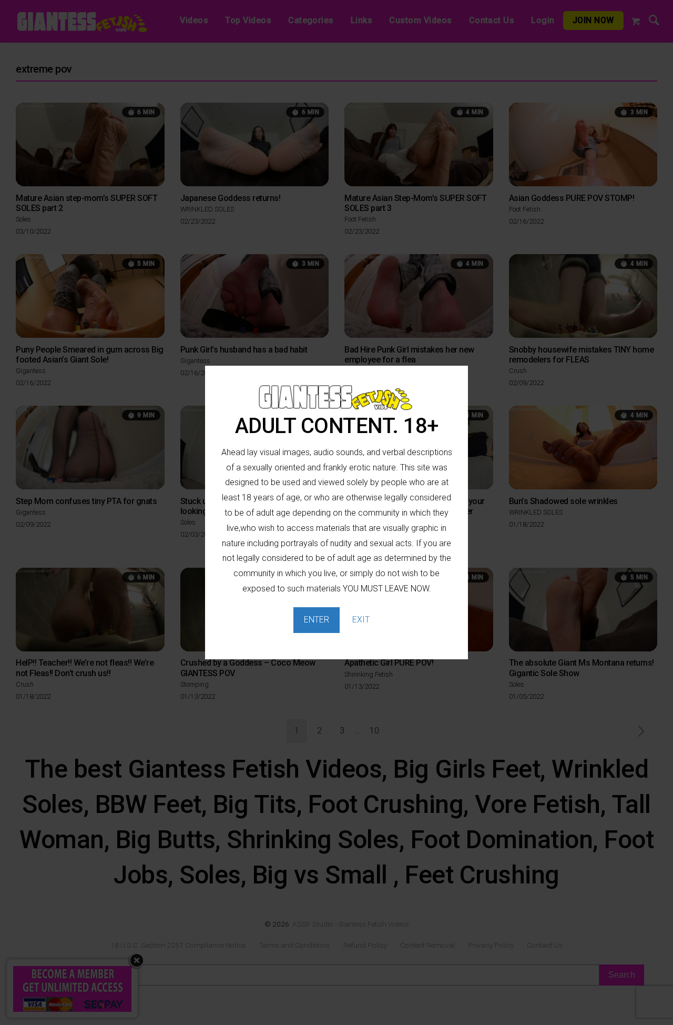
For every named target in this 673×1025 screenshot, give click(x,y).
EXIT (361, 620)
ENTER (316, 620)
